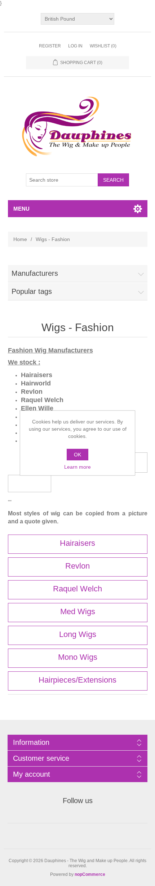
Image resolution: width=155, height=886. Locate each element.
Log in (75, 45)
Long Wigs (77, 634)
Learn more (77, 467)
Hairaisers (77, 543)
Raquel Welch (77, 588)
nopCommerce (90, 874)
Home (20, 239)
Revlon (77, 565)
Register (50, 45)
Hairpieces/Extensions (77, 679)
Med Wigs (77, 611)
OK (77, 454)
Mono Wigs (77, 657)
